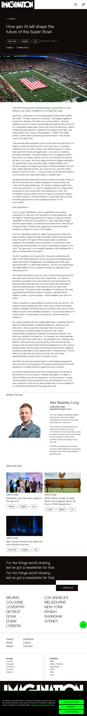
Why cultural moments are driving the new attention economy (24, 543)
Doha (11, 616)
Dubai (11, 621)
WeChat (9, 672)
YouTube (9, 669)
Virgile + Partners (56, 664)
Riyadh (50, 612)
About (9, 646)
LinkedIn (9, 661)
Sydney (51, 621)
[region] (43, 703)
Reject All (71, 707)
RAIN (52, 672)
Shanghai (53, 616)
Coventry (15, 607)
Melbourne (55, 602)
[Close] (79, 694)
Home (9, 639)
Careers (28, 646)
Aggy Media (54, 667)
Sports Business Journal (47, 108)
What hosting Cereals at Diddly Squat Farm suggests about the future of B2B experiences (60, 501)
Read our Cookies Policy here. (43, 705)
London (13, 626)
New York (52, 111)
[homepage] (17, 4)
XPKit (52, 661)
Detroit (13, 612)
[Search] (75, 4)
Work (9, 643)
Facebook (10, 667)
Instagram (10, 664)
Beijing (12, 598)
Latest (27, 643)
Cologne (14, 602)
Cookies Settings (71, 712)
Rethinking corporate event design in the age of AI (24, 499)
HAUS (52, 669)
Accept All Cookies (71, 702)
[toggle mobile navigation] (83, 4)
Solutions (28, 639)
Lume (52, 675)
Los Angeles (56, 598)
